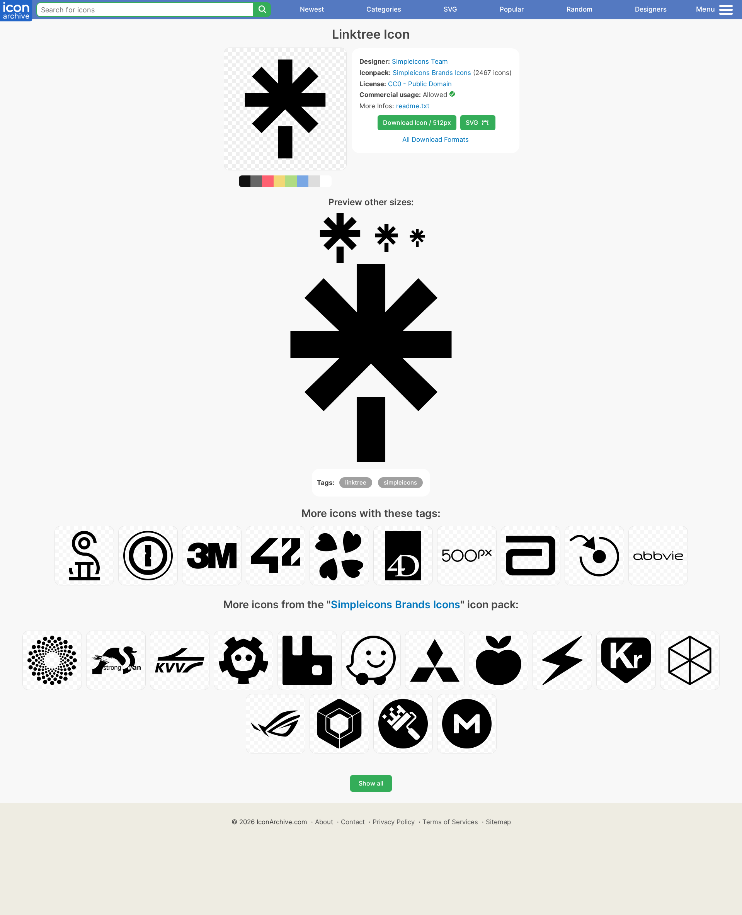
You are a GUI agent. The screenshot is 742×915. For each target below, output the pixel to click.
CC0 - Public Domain (420, 84)
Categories (383, 9)
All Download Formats (435, 139)
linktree (355, 482)
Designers (651, 9)
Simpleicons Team (420, 61)
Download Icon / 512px (417, 122)
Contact (353, 822)
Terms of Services (450, 822)
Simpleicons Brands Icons (432, 73)
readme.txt (412, 106)
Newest (312, 9)
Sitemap (498, 822)
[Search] (262, 9)
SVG (450, 9)
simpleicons (400, 482)
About (324, 822)
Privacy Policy (394, 822)
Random (579, 9)
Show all (371, 783)
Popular (512, 9)
